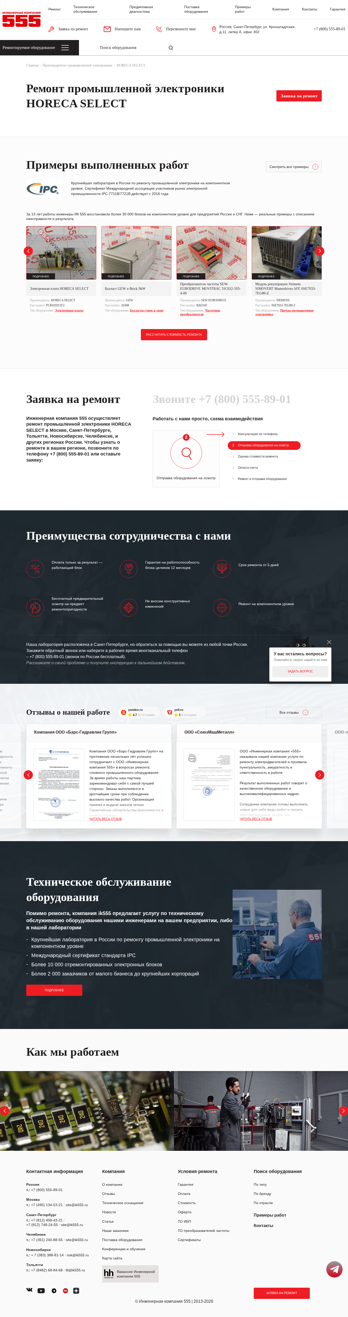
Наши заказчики (115, 1231)
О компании (112, 1184)
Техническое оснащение (122, 1203)
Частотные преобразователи (200, 312)
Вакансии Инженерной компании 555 (136, 1274)
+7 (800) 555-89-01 (329, 29)
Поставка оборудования (122, 1240)
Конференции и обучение (123, 1249)
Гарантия (337, 9)
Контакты (309, 9)
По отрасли (263, 1203)
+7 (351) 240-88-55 (47, 1240)
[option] (61, 270)
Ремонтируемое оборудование (29, 47)
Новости (109, 1212)
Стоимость (187, 1203)
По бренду (262, 1194)
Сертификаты (189, 1240)
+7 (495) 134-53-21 (47, 1205)
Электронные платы (69, 310)
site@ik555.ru (77, 1205)
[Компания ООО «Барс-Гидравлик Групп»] (58, 785)
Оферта (184, 1212)
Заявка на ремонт (281, 1293)
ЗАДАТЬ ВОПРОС (300, 671)
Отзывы (108, 1194)
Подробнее (54, 990)
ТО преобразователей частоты (203, 1231)
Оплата (184, 1194)
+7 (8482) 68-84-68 (47, 1270)
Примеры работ (270, 1215)
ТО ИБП (184, 1221)
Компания (280, 9)
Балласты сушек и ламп (146, 310)
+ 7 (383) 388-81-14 (47, 1255)
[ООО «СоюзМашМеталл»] (209, 785)
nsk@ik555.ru (78, 1255)
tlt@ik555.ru (75, 1270)
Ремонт (54, 9)
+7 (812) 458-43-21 (47, 1220)
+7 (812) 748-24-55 (42, 1225)
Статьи (108, 1221)
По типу (260, 1184)
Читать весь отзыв (105, 819)
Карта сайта (112, 1258)
